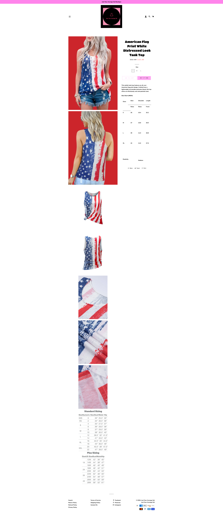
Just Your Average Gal (148, 500)
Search (70, 500)
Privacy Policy (72, 507)
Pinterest (117, 502)
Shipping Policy (95, 502)
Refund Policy (72, 505)
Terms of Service (96, 500)
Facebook (117, 500)
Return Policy (72, 502)
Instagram (117, 505)
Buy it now (144, 78)
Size (137, 67)
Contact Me (94, 505)
